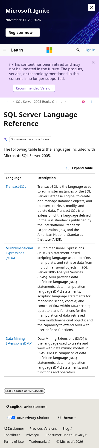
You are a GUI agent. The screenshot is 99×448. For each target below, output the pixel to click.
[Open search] (78, 50)
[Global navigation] (4, 50)
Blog (65, 428)
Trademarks (38, 441)
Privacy (31, 435)
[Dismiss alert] (91, 7)
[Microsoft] (49, 50)
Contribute (12, 435)
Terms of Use (14, 441)
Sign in (89, 50)
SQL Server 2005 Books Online (39, 101)
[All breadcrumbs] (8, 101)
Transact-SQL (16, 186)
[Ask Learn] (83, 101)
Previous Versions (43, 428)
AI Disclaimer (14, 428)
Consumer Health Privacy (65, 435)
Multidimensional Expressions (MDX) (19, 253)
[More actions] (91, 101)
